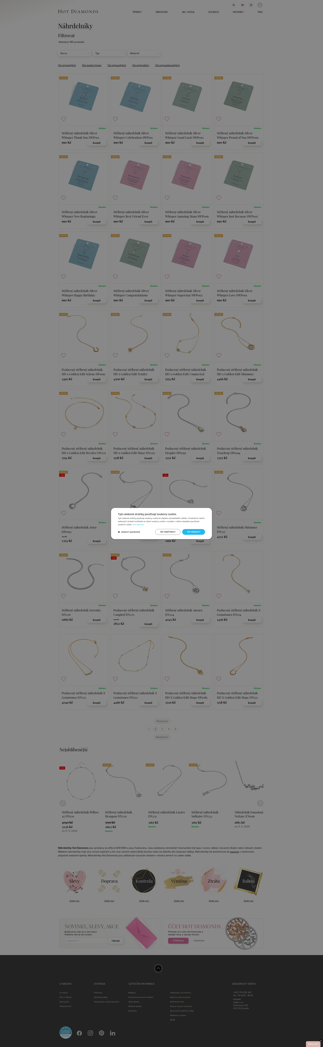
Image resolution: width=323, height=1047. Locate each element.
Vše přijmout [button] (193, 532)
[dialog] (161, 523)
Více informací (138, 525)
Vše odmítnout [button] (168, 532)
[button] (129, 531)
